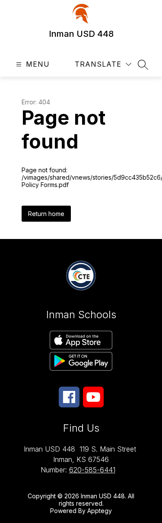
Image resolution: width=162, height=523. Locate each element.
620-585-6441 (92, 469)
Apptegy (99, 510)
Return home (46, 213)
